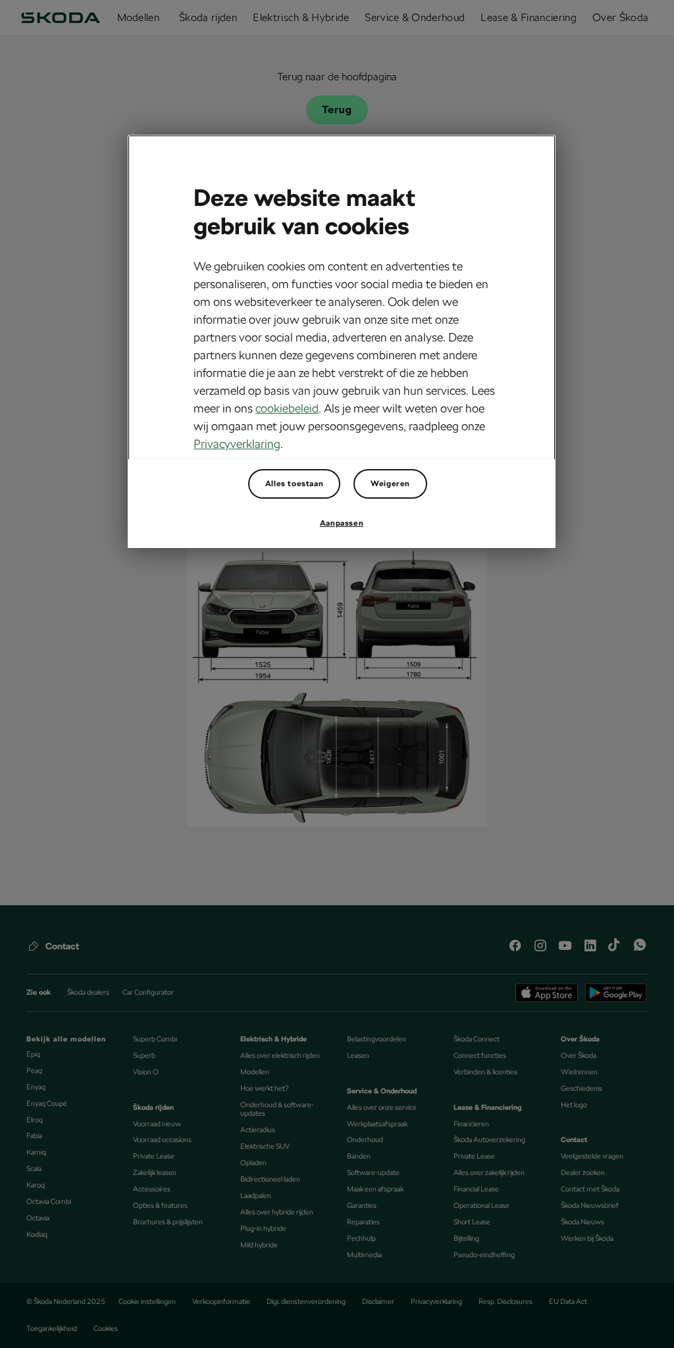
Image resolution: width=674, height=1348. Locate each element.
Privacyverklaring (237, 444)
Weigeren (390, 483)
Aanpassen (341, 523)
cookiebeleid (287, 408)
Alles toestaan (294, 483)
